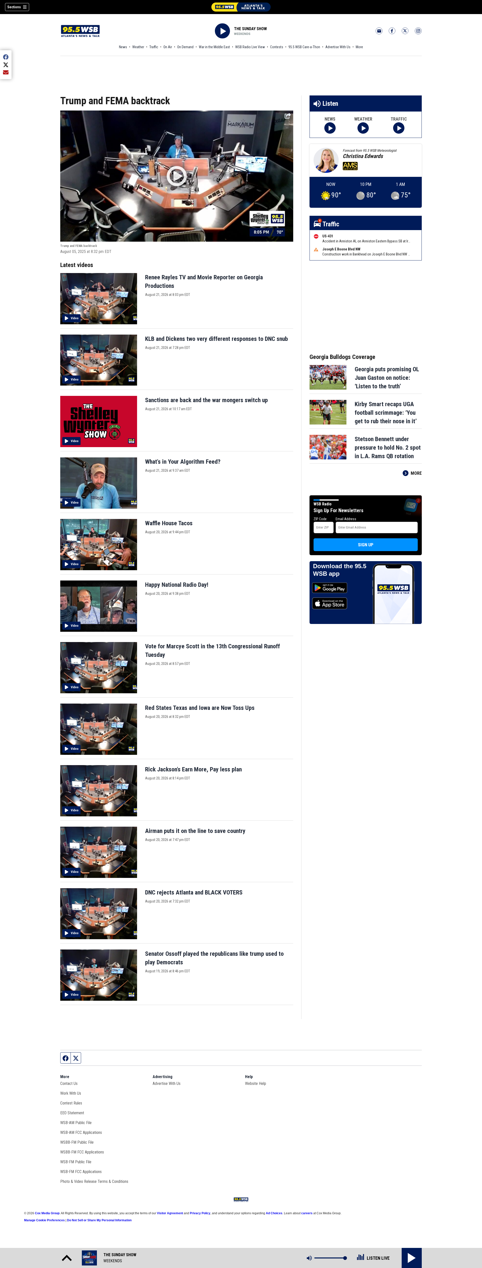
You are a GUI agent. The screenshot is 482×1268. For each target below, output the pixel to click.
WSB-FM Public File (75, 1161)
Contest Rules (71, 1103)
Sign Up (365, 544)
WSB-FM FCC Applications (81, 1171)
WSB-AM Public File (76, 1122)
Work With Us (70, 1093)
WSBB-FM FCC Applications (82, 1152)
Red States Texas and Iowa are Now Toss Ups (200, 707)
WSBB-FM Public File (77, 1142)
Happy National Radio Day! (176, 584)
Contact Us (69, 1083)
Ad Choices (274, 1213)
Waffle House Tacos (169, 523)
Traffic (153, 47)
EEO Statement (72, 1113)
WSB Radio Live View (250, 47)
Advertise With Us (337, 47)
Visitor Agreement (170, 1213)
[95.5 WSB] (241, 7)
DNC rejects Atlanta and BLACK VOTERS (194, 892)
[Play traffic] (398, 128)
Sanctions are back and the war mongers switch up (206, 400)
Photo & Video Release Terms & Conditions (94, 1181)
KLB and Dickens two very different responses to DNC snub (216, 338)
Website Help (255, 1083)
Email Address (346, 519)
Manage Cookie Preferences (44, 1220)
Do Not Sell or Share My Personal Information (99, 1220)
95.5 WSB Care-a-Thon (304, 47)
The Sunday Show (250, 28)
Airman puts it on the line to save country (195, 830)
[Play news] (330, 128)
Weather (138, 47)
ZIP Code (320, 519)
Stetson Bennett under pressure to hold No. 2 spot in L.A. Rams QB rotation (388, 448)
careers (307, 1213)
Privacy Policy (200, 1213)
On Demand (185, 47)
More (359, 47)
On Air (167, 47)
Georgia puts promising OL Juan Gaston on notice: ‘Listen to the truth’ (387, 378)
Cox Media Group (47, 1213)
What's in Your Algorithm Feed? (182, 461)
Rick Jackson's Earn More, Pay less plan (193, 769)
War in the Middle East (214, 47)
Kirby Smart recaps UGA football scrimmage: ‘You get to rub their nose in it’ (386, 413)
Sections (14, 7)
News (123, 47)
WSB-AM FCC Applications (81, 1132)
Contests (276, 47)
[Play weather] (363, 128)
